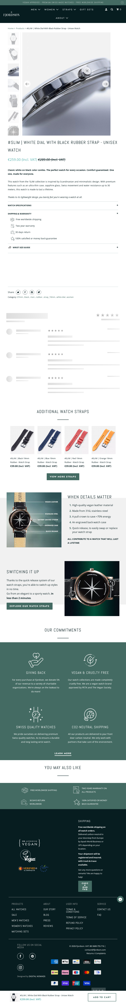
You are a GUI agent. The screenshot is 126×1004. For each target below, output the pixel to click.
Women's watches (22, 926)
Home (11, 28)
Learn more (63, 753)
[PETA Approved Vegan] (33, 847)
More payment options (63, 276)
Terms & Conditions (72, 910)
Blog (46, 915)
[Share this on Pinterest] (31, 292)
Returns (90, 953)
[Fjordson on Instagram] (21, 967)
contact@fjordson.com (95, 949)
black (27, 297)
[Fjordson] (11, 13)
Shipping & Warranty (19, 213)
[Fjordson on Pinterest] (33, 956)
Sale (14, 915)
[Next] (105, 84)
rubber (39, 297)
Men (34, 9)
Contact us (103, 909)
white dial (61, 297)
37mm (20, 297)
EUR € (96, 990)
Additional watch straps (63, 411)
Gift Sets (87, 9)
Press (46, 920)
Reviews (48, 926)
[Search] (112, 9)
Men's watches (20, 920)
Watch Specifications (19, 205)
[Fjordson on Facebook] (21, 956)
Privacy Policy (74, 928)
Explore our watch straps (29, 606)
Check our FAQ (85, 886)
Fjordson (80, 946)
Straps (68, 9)
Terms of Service (76, 917)
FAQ (99, 915)
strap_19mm (50, 297)
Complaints (100, 953)
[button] (120, 900)
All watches (19, 909)
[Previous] (27, 84)
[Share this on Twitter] (17, 292)
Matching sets (20, 931)
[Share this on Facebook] (24, 292)
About (61, 18)
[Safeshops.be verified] (36, 872)
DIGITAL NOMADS (37, 976)
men (32, 297)
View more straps (63, 476)
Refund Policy (74, 923)
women (70, 297)
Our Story (49, 909)
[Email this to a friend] (38, 292)
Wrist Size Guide (21, 247)
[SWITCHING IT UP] (92, 588)
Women (50, 9)
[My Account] (106, 9)
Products (20, 28)
